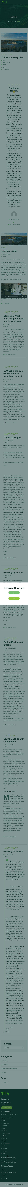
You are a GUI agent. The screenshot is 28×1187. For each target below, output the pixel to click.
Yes (14, 593)
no (14, 598)
